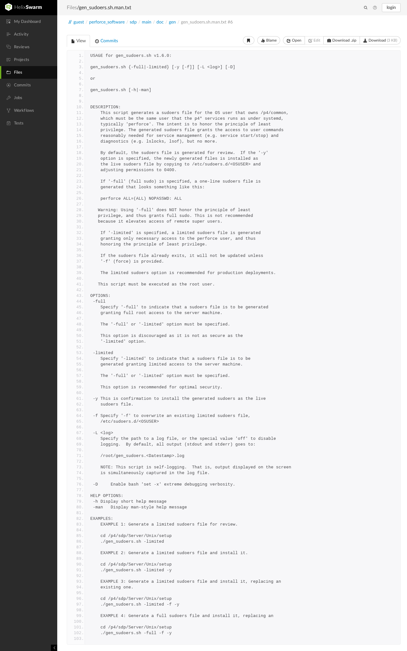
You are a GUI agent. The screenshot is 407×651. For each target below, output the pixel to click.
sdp (133, 22)
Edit (316, 40)
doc (160, 22)
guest (78, 22)
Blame (271, 40)
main (146, 22)
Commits (108, 41)
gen (172, 22)
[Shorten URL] (248, 40)
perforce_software (107, 22)
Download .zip (343, 40)
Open (296, 40)
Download (382, 40)
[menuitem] (28, 21)
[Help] (375, 8)
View (80, 41)
